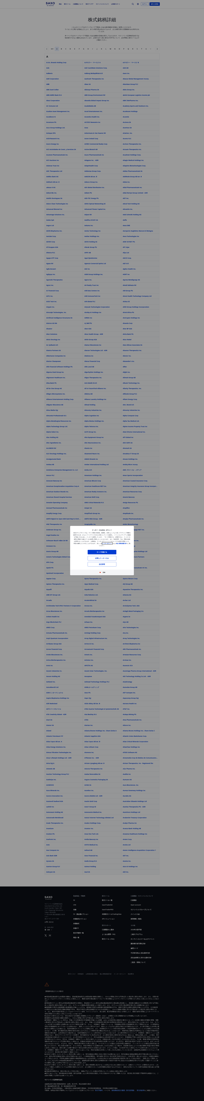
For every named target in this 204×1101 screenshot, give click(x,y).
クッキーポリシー (107, 543)
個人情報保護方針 (121, 543)
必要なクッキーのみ (102, 558)
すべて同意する (102, 552)
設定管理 (102, 564)
